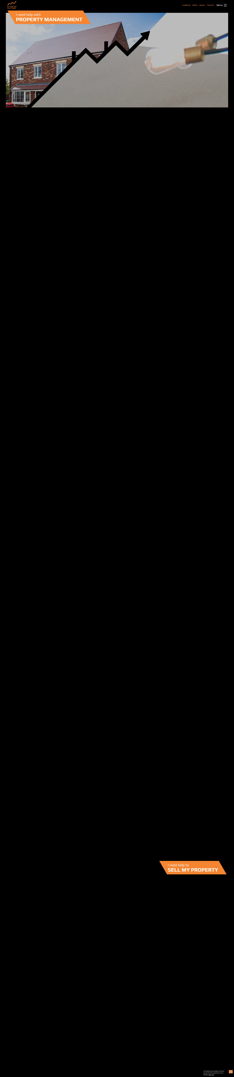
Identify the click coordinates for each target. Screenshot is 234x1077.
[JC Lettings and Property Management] (12, 5)
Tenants (210, 5)
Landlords (186, 5)
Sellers (195, 5)
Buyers (202, 5)
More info (211, 1074)
